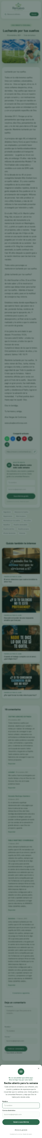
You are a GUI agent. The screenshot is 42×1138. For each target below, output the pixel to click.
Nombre (5, 1101)
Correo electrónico (8, 1110)
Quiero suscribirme (21, 1122)
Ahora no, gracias (21, 1130)
